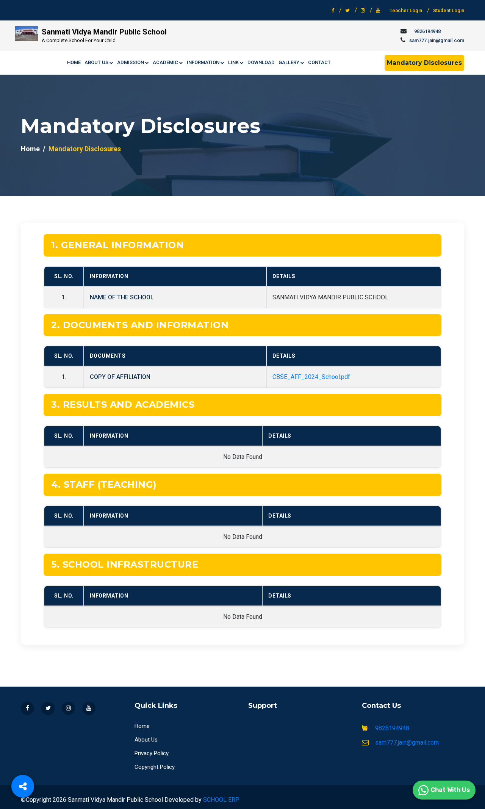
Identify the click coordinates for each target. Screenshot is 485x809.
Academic (166, 62)
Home (74, 62)
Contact (319, 62)
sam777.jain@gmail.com (436, 40)
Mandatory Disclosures (424, 62)
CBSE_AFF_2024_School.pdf (311, 376)
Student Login (448, 10)
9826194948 (427, 31)
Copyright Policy (155, 767)
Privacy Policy (152, 753)
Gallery (289, 62)
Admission (131, 62)
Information (204, 62)
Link (234, 62)
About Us (97, 62)
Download (261, 62)
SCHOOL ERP (221, 799)
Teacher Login (406, 10)
